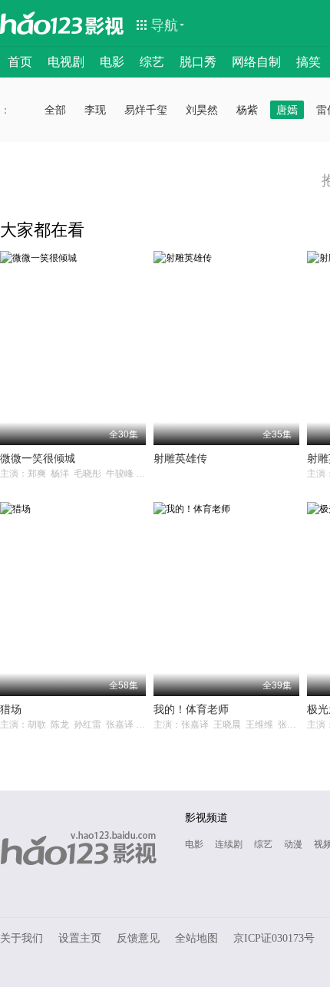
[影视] (105, 25)
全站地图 (196, 938)
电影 (112, 61)
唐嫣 (287, 110)
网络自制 (256, 61)
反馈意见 (138, 938)
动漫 (293, 844)
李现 (95, 110)
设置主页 (79, 938)
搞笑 (308, 61)
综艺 (152, 61)
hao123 (41, 23)
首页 (20, 61)
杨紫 (247, 110)
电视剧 (66, 61)
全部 (55, 110)
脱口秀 (198, 61)
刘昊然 (202, 110)
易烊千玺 (145, 110)
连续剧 (229, 844)
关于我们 (21, 938)
